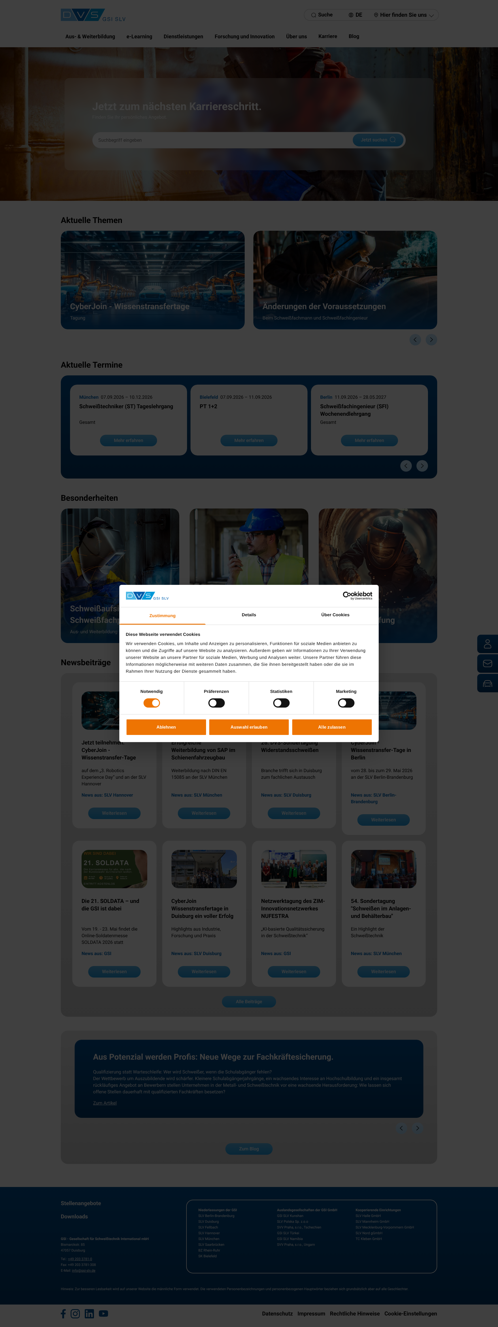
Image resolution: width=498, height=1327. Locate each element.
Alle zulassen (331, 727)
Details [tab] (249, 615)
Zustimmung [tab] (163, 615)
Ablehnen (166, 727)
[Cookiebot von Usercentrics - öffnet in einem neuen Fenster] (347, 595)
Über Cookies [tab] (335, 615)
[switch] (216, 703)
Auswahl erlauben (249, 727)
